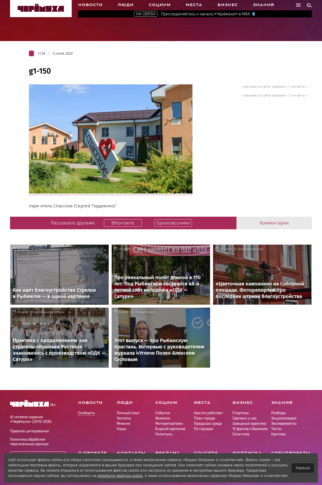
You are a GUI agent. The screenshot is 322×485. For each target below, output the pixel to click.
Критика (278, 434)
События (162, 413)
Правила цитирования (29, 431)
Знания (263, 5)
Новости (90, 5)
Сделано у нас (244, 418)
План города (204, 418)
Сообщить (86, 413)
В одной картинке (48, 249)
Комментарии (274, 223)
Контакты (131, 453)
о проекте (92, 453)
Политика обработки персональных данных (29, 441)
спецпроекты (290, 453)
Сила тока (240, 434)
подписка (247, 453)
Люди (126, 5)
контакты (298, 86)
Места (194, 5)
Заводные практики (151, 249)
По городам (203, 429)
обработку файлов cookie (120, 475)
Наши (121, 429)
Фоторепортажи (251, 249)
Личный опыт (145, 312)
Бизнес (227, 5)
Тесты (276, 429)
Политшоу (164, 434)
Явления (162, 418)
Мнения (123, 424)
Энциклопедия (283, 418)
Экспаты (124, 418)
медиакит (279, 86)
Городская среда (208, 424)
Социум (160, 5)
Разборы (278, 413)
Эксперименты (284, 424)
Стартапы (240, 413)
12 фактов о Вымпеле (250, 429)
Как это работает (208, 413)
